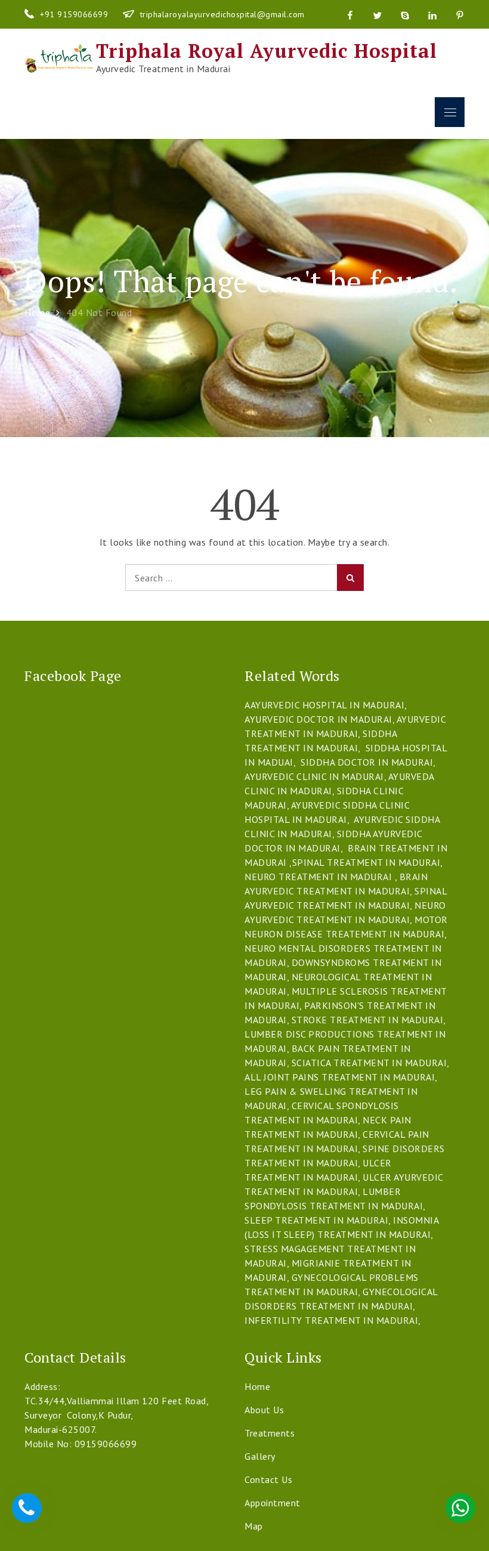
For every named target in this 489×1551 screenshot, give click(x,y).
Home (257, 1386)
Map (253, 1526)
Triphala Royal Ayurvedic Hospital (266, 50)
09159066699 (106, 1444)
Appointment (272, 1503)
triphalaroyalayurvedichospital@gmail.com (222, 14)
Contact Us (268, 1479)
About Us (264, 1410)
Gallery (260, 1456)
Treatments (269, 1433)
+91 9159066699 (75, 14)
